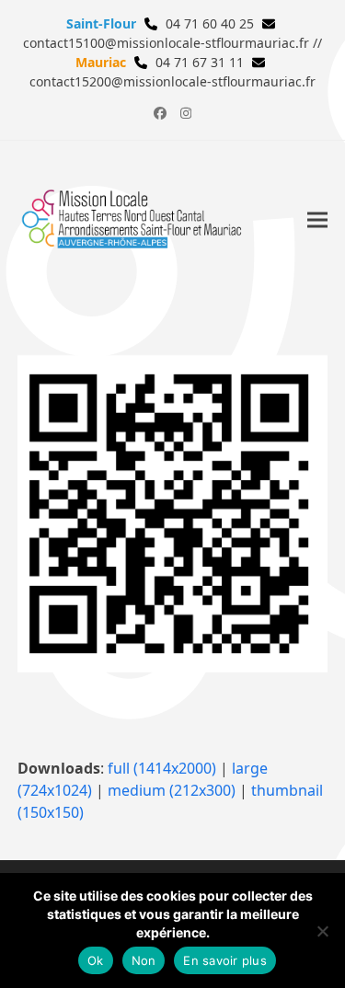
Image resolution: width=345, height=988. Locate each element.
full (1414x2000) (162, 768)
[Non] (322, 931)
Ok (95, 960)
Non (144, 960)
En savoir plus (225, 960)
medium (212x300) (172, 790)
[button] (317, 220)
